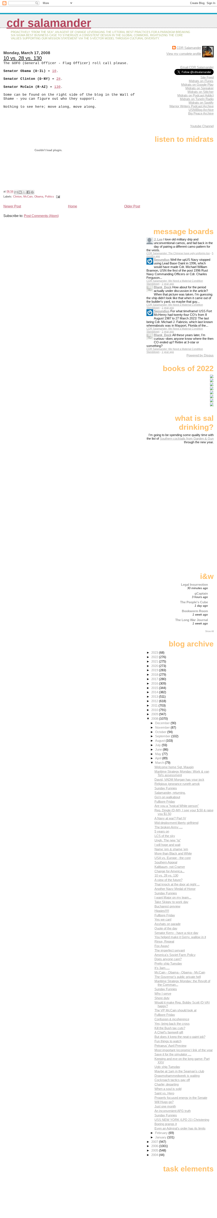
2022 (155, 657)
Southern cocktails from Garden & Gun (187, 438)
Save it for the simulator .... (172, 1054)
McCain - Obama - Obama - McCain (179, 972)
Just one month (165, 1106)
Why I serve (162, 993)
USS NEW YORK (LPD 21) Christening (181, 1119)
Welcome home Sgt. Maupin (174, 767)
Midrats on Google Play (197, 84)
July (158, 745)
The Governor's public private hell (177, 977)
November (163, 727)
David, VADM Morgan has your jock (179, 779)
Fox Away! (161, 946)
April (158, 758)
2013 (155, 696)
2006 (155, 1146)
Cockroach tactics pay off (172, 1080)
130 (57, 87)
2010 (155, 710)
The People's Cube (194, 602)
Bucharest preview (167, 906)
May (158, 754)
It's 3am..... (162, 968)
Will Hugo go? (164, 1102)
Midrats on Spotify (201, 102)
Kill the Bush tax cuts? (169, 1028)
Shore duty (162, 998)
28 (58, 79)
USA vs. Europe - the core (172, 858)
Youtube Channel (202, 126)
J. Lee (158, 239)
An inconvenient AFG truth (172, 1111)
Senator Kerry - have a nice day (176, 933)
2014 (155, 692)
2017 (155, 679)
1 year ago (168, 283)
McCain (28, 196)
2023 (155, 652)
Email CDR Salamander (197, 67)
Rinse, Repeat (164, 941)
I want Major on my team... (172, 897)
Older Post (132, 206)
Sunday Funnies (165, 788)
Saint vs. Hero (164, 1093)
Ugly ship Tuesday (167, 1067)
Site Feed (207, 77)
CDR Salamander (49, 23)
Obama (38, 196)
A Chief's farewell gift (168, 1032)
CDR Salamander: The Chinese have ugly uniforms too (178, 253)
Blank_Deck (162, 287)
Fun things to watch (167, 1041)
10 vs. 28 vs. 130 (22, 58)
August (160, 740)
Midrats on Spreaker (199, 88)
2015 (155, 688)
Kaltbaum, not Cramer (169, 867)
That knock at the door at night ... (177, 884)
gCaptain (201, 593)
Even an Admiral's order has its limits (180, 1128)
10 (54, 71)
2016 (155, 683)
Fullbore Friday (164, 801)
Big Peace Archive (201, 113)
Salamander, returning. (170, 792)
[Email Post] (57, 196)
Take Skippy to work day (171, 902)
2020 (155, 666)
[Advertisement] (187, 477)
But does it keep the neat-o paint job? (179, 1036)
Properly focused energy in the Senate (180, 1097)
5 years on (161, 831)
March (160, 762)
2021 (155, 661)
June (159, 749)
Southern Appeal (165, 862)
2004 (155, 1155)
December (163, 723)
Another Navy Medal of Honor (175, 889)
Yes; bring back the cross (172, 1023)
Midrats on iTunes (201, 81)
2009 (155, 714)
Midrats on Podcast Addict (195, 95)
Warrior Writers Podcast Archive (191, 106)
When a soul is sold (167, 1089)
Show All (209, 631)
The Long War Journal (191, 620)
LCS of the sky (164, 836)
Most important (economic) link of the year (183, 1050)
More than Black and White (173, 853)
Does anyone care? (168, 959)
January (161, 1137)
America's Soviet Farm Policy (175, 955)
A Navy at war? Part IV (170, 818)
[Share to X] (24, 192)
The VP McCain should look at (175, 1010)
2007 (155, 1141)
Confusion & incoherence (171, 1019)
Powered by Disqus (200, 355)
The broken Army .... (168, 827)
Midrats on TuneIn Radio (197, 99)
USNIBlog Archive (201, 110)
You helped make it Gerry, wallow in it (180, 937)
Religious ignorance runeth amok (177, 784)
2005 (155, 1150)
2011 (155, 705)
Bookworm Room (195, 611)
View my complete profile (183, 53)
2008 (155, 718)
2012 (155, 701)
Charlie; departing (166, 1084)
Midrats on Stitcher (201, 92)
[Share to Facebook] (28, 192)
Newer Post (12, 206)
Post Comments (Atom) (41, 216)
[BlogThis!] (20, 192)
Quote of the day (165, 928)
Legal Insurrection (194, 584)
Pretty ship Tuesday (168, 963)
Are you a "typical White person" (176, 806)
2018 (155, 674)
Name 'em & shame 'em (171, 849)
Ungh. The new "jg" (167, 840)
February (161, 1133)
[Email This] (16, 192)
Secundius (162, 259)
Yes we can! (162, 919)
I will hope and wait (167, 845)
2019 (155, 670)
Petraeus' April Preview (170, 1045)
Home (72, 206)
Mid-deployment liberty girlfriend (176, 822)
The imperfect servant (169, 950)
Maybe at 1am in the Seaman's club (179, 1071)
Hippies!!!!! (161, 911)
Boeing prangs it (165, 1124)
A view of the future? (168, 880)
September (163, 736)
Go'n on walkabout (167, 797)
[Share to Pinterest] (32, 192)
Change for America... (169, 871)
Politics (49, 196)
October (161, 732)
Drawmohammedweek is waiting (177, 1075)
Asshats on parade (167, 924)
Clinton (17, 196)
